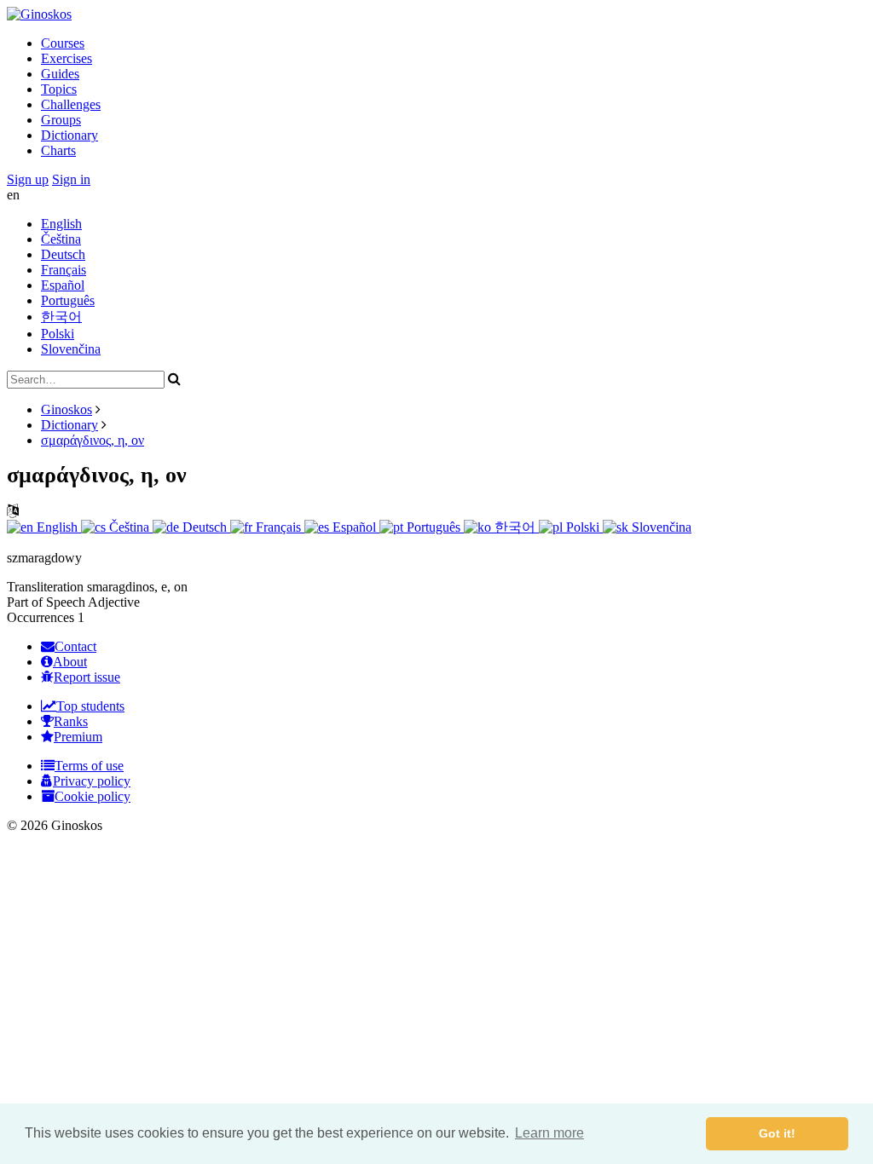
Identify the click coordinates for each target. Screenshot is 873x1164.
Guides (60, 73)
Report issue (87, 677)
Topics (59, 89)
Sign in (71, 179)
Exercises (66, 58)
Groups (61, 119)
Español (62, 285)
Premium (78, 736)
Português (68, 300)
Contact (75, 646)
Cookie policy (92, 796)
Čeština (61, 239)
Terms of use (89, 765)
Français (63, 269)
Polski (57, 333)
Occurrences (40, 617)
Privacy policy (91, 781)
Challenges (71, 104)
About (70, 661)
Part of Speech (46, 602)
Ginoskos (66, 409)
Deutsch (63, 254)
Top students (90, 706)
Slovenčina (71, 349)
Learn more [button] (549, 1133)
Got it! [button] (777, 1133)
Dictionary (69, 135)
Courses (62, 43)
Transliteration (45, 586)
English (61, 223)
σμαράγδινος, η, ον (92, 440)
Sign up (28, 179)
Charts (58, 150)
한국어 (61, 316)
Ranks (71, 721)
